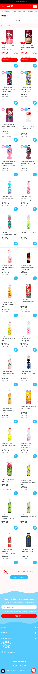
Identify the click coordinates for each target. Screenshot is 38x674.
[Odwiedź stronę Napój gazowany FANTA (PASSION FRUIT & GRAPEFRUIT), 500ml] (10, 152)
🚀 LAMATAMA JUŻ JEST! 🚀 (19, 1)
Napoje (14, 11)
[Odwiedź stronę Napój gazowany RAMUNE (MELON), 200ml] (29, 221)
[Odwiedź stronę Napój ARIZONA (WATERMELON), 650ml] (29, 291)
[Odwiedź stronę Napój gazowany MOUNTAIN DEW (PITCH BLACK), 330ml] (10, 78)
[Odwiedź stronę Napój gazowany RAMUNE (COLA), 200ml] (29, 362)
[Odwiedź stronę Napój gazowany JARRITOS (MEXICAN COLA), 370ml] (29, 256)
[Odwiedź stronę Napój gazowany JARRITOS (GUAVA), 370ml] (10, 362)
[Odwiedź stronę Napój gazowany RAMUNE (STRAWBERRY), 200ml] (29, 187)
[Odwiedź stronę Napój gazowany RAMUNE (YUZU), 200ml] (10, 434)
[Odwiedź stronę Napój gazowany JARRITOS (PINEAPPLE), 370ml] (29, 468)
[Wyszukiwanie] (30, 6)
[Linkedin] (25, 665)
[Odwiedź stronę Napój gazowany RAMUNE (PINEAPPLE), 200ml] (10, 328)
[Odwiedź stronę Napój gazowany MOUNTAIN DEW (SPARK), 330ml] (29, 78)
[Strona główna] (10, 6)
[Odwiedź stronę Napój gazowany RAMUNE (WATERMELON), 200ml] (10, 221)
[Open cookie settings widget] (3, 671)
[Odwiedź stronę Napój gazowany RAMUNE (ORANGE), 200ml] (10, 291)
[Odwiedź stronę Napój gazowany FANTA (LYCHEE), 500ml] (29, 115)
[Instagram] (17, 665)
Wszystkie (7, 11)
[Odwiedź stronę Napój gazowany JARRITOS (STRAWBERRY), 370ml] (10, 540)
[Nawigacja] (3, 6)
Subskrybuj (19, 616)
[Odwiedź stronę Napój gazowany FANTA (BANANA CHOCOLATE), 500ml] (29, 152)
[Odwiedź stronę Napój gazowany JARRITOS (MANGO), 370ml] (10, 397)
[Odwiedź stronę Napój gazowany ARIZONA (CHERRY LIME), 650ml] (10, 468)
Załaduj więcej (19, 577)
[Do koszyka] (16, 66)
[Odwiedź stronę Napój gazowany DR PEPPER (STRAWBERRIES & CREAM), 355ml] (10, 36)
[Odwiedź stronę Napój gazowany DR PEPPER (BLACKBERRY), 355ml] (10, 115)
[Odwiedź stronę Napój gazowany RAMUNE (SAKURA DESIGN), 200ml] (29, 328)
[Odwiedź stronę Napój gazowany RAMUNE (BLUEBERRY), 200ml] (10, 187)
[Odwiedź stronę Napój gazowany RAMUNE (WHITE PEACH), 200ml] (29, 434)
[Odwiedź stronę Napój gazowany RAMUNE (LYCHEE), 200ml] (10, 256)
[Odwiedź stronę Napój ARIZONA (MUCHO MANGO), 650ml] (29, 397)
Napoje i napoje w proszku (25, 11)
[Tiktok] (21, 665)
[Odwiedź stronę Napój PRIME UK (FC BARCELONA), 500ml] (29, 540)
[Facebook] (12, 665)
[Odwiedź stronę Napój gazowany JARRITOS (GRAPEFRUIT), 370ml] (10, 505)
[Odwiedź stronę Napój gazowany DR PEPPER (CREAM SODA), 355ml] (29, 36)
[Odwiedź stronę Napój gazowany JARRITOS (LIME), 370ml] (29, 505)
